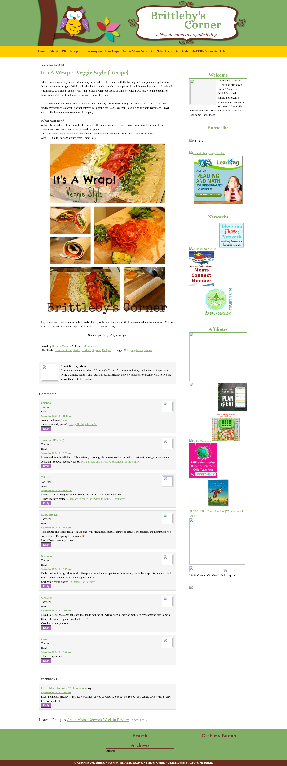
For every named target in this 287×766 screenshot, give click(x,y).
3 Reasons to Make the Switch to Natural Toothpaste (96, 498)
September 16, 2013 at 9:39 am (56, 453)
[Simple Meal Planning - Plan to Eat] (232, 410)
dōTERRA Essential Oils (208, 51)
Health (76, 350)
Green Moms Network (136, 53)
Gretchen (46, 597)
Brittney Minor (60, 346)
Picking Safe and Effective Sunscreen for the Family (110, 461)
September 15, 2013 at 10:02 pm (56, 416)
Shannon (46, 556)
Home (42, 51)
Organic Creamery (69, 133)
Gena (44, 639)
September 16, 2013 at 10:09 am (56, 490)
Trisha (45, 477)
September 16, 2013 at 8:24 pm (56, 527)
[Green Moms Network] (203, 248)
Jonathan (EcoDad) (52, 440)
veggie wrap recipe (141, 350)
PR (63, 53)
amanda (46, 403)
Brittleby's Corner (65, 8)
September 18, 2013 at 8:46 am (56, 652)
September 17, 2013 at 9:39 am (56, 610)
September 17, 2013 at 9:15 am (56, 569)
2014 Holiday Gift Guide (172, 51)
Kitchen (86, 350)
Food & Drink (63, 350)
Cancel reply (138, 720)
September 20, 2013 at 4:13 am (56, 692)
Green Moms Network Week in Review (64, 688)
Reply (46, 428)
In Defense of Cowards (82, 581)
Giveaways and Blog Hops (100, 53)
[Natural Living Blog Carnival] (207, 153)
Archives (110, 750)
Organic (96, 350)
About (53, 53)
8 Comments (91, 346)
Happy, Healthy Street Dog (83, 424)
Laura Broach (49, 514)
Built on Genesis (155, 762)
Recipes (75, 51)
